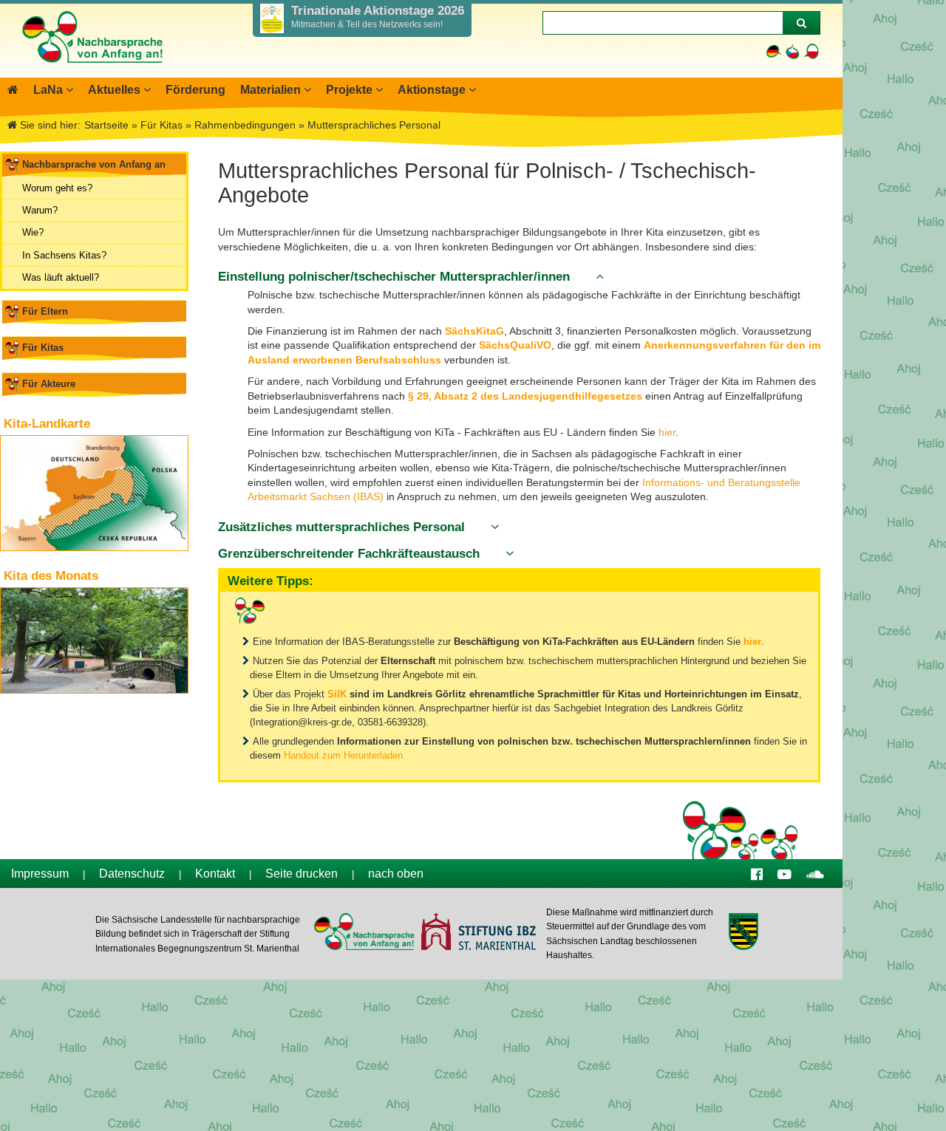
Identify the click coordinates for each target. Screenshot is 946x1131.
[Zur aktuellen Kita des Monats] (94, 640)
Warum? (40, 210)
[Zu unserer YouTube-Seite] (784, 873)
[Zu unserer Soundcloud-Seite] (815, 873)
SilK (338, 694)
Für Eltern (45, 311)
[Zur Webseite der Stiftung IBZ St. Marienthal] (478, 933)
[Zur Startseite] (91, 70)
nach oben (395, 873)
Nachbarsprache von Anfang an (94, 164)
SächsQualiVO (515, 345)
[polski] (811, 51)
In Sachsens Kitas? (64, 255)
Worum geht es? (57, 188)
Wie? (33, 232)
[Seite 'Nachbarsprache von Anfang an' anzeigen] (13, 90)
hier (667, 432)
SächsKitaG (474, 331)
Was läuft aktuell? (60, 277)
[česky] (792, 51)
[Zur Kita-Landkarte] (94, 493)
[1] (801, 23)
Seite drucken (301, 873)
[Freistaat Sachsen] (743, 933)
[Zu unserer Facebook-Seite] (756, 873)
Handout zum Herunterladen (343, 755)
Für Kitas (43, 347)
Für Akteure (48, 383)
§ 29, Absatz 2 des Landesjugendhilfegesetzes (525, 396)
